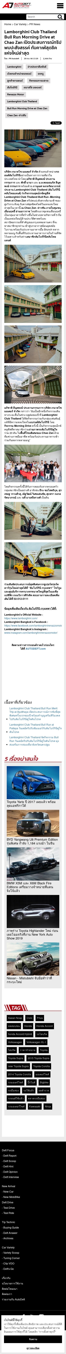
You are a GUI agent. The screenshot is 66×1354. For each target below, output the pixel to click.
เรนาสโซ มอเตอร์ (32, 87)
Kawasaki (34, 1106)
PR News (34, 24)
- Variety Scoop (10, 1252)
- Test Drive (8, 1207)
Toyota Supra (15, 1058)
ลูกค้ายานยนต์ (15, 81)
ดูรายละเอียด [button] (33, 1348)
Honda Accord (44, 1026)
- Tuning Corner (11, 1258)
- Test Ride (8, 1213)
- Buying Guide (10, 1227)
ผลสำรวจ (44, 1090)
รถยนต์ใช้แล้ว (16, 1098)
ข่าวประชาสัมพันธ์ (37, 67)
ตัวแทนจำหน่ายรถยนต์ (19, 74)
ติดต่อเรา (7, 1294)
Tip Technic (8, 1222)
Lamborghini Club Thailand (22, 101)
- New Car (7, 1191)
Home (7, 24)
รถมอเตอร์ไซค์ (16, 1106)
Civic (29, 1018)
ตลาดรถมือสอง (36, 1098)
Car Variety (20, 24)
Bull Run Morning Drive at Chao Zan (27, 108)
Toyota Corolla (41, 1066)
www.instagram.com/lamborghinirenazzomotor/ (31, 632)
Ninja (48, 1106)
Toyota (44, 1050)
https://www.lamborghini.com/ (20, 618)
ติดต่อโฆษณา (9, 1289)
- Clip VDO (8, 1263)
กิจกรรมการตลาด (38, 81)
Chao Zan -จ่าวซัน (16, 115)
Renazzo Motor (15, 94)
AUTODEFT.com (36, 648)
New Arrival (8, 1186)
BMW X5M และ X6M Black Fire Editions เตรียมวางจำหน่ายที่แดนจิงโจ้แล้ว (30, 887)
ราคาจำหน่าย (27, 1050)
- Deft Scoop (9, 1161)
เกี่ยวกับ (6, 1278)
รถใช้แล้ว (28, 1090)
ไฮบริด (12, 1050)
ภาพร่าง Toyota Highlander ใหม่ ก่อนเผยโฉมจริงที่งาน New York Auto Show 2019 (32, 934)
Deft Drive (7, 1202)
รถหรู (41, 74)
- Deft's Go (8, 1269)
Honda (28, 1026)
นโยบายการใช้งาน (12, 1283)
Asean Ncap (15, 1018)
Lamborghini (14, 67)
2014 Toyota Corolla (19, 1074)
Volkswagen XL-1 (36, 1042)
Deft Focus (8, 1150)
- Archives (7, 1238)
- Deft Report (9, 1155)
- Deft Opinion (10, 1172)
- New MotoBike (11, 1197)
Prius (40, 1018)
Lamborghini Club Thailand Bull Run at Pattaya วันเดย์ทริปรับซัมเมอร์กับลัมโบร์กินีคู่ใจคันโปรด (35, 728)
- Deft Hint (7, 1166)
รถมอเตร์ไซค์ (15, 1082)
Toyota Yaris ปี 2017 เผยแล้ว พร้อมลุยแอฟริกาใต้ (31, 803)
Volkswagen (15, 1042)
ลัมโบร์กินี (12, 87)
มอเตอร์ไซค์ (42, 1074)
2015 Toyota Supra (38, 1058)
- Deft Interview (10, 1177)
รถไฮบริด (42, 1034)
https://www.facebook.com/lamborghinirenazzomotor (33, 625)
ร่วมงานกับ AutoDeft (13, 1299)
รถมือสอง (13, 1090)
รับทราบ (33, 1339)
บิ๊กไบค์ (31, 1082)
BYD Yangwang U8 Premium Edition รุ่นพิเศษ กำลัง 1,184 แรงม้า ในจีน (32, 841)
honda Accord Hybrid (20, 1034)
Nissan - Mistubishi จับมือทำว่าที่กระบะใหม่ (29, 980)
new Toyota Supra (18, 1066)
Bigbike (44, 1082)
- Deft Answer (9, 1233)
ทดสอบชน (14, 1026)
